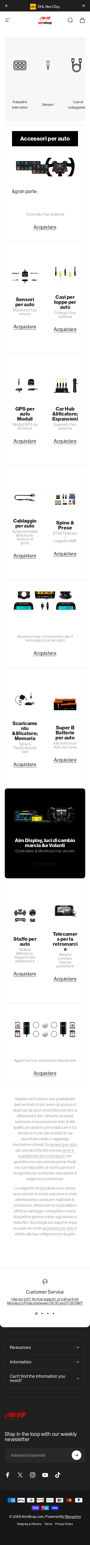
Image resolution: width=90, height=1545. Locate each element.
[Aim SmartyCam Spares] (45, 1029)
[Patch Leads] (78, 65)
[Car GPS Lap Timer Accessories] (45, 600)
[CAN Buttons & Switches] (45, 167)
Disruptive (73, 1517)
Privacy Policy (64, 1524)
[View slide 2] (42, 1313)
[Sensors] (48, 65)
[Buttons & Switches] (20, 65)
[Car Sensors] (25, 276)
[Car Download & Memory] (25, 700)
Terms (48, 1524)
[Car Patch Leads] (65, 274)
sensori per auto (63, 1144)
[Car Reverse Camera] (65, 910)
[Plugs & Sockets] (65, 499)
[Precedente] (6, 6)
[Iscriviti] (76, 1455)
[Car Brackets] (25, 915)
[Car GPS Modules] (25, 385)
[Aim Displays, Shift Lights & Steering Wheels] (45, 815)
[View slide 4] (54, 1313)
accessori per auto (58, 1228)
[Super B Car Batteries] (65, 704)
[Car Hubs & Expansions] (65, 385)
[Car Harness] (25, 497)
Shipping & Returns (29, 1524)
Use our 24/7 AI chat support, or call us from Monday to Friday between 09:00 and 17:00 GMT (45, 1301)
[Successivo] (83, 6)
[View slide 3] (48, 1313)
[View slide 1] (36, 1313)
